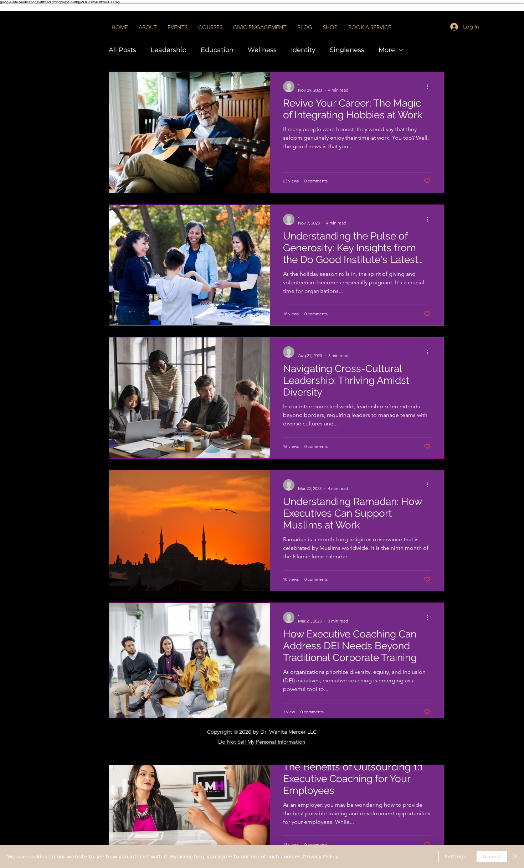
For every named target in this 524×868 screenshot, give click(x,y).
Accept (492, 856)
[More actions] (429, 86)
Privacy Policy (320, 856)
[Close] (515, 856)
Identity (303, 50)
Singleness (347, 50)
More (387, 50)
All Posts (122, 50)
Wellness (262, 50)
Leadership (168, 50)
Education (217, 50)
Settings (455, 856)
